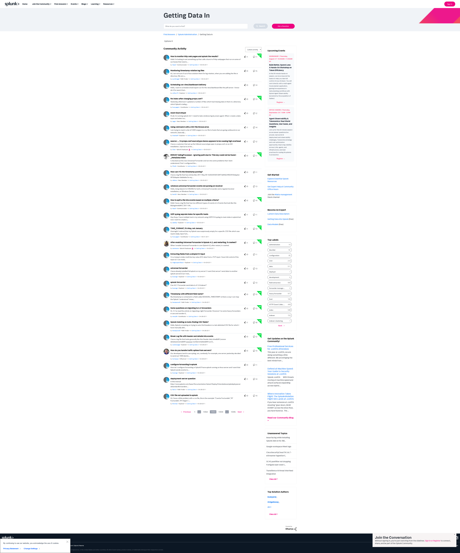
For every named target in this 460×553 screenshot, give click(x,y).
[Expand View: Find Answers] (67, 3)
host (271, 299)
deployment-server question (183, 378)
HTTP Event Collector (277, 304)
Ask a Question (283, 26)
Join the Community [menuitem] (41, 4)
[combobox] (216, 26)
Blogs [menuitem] (83, 4)
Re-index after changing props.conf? (186, 98)
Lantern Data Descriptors (278, 214)
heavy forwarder (275, 293)
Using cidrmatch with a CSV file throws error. (189, 127)
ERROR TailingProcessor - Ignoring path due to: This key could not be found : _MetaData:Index (203, 156)
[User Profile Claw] (166, 142)
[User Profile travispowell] (166, 295)
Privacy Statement (10, 548)
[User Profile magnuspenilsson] (166, 255)
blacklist (272, 250)
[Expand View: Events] (78, 3)
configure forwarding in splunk (183, 364)
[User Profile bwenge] (166, 269)
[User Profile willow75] (166, 85)
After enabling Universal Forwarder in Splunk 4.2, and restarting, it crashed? (203, 242)
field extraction (275, 283)
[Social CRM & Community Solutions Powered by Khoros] (291, 528)
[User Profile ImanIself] (166, 128)
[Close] (67, 542)
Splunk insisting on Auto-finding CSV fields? (189, 322)
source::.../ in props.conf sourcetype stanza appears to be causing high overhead (205, 141)
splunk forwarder (178, 282)
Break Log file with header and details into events (191, 336)
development (274, 277)
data (271, 266)
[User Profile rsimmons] (166, 243)
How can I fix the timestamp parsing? (186, 172)
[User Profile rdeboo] (166, 173)
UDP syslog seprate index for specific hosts (189, 214)
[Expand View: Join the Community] (50, 3)
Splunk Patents (79, 545)
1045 (233, 412)
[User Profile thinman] (166, 396)
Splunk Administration (187, 34)
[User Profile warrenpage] (166, 337)
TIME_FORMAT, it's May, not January (186, 228)
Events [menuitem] (74, 4)
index (271, 310)
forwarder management (278, 288)
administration (274, 244)
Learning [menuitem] (95, 4)
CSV (271, 261)
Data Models (272, 224)
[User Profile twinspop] (166, 351)
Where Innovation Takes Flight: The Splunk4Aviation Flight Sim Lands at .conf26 (280, 396)
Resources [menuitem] (108, 4)
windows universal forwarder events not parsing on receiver (196, 186)
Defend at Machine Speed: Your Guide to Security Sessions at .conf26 (280, 371)
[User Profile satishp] (166, 215)
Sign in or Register (432, 540)
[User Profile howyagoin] (166, 99)
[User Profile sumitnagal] (166, 71)
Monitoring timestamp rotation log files (187, 70)
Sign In (449, 4)
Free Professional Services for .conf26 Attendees (280, 347)
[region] (35, 546)
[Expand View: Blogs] (87, 3)
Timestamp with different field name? (187, 294)
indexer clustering (276, 321)
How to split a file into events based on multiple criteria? (194, 200)
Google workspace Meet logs (278, 446)
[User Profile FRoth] (166, 156)
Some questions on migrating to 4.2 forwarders (190, 308)
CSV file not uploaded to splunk (184, 395)
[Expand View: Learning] (99, 3)
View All (272, 479)
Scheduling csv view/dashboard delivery (188, 84)
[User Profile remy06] (166, 309)
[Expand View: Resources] (113, 3)
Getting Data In (194, 65)
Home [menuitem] (24, 4)
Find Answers (169, 34)
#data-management (283, 194)
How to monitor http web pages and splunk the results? (194, 56)
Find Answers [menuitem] (60, 4)
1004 (220, 412)
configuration (274, 255)
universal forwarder (179, 268)
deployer (272, 272)
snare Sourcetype (178, 113)
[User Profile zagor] (166, 114)
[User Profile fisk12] (166, 379)
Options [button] (167, 41)
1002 (205, 412)
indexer (272, 315)
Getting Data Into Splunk (277, 219)
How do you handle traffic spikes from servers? (191, 350)
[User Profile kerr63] (166, 187)
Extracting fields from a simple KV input (187, 254)
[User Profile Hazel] (166, 57)
